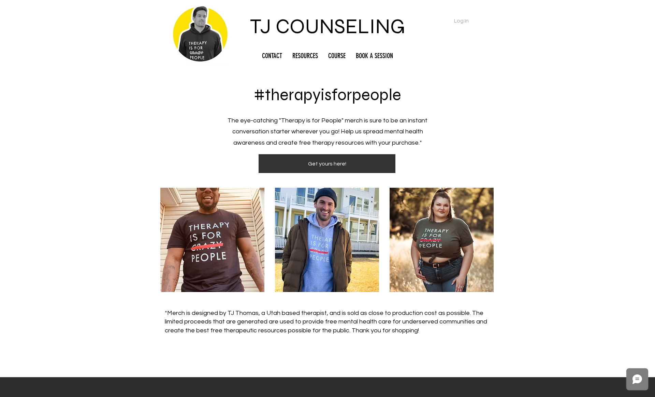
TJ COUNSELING (327, 26)
